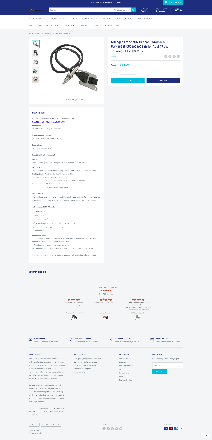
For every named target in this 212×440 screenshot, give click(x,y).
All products (39, 33)
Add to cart (127, 80)
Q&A (121, 369)
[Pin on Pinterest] (169, 56)
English (32, 425)
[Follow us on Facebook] (104, 428)
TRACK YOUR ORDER (113, 26)
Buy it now (163, 80)
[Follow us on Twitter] (108, 428)
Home (31, 33)
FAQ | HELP (85, 26)
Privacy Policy (124, 373)
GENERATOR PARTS (103, 19)
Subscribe (160, 372)
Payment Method (125, 380)
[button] (104, 323)
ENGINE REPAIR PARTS (57, 19)
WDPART (114, 56)
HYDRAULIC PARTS (124, 19)
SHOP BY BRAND (35, 19)
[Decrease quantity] (122, 72)
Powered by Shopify (35, 433)
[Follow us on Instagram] (112, 428)
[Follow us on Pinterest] (116, 428)
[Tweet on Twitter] (174, 56)
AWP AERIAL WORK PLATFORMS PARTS (44, 26)
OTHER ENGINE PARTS (80, 19)
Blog (121, 376)
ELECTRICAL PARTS (146, 19)
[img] (106, 290)
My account (160, 11)
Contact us (123, 358)
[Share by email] (178, 56)
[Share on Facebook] (165, 56)
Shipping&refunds (126, 366)
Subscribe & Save (175, 2)
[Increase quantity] (133, 72)
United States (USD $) (49, 425)
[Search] (133, 10)
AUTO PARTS (70, 26)
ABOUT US (97, 26)
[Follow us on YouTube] (120, 428)
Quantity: (114, 72)
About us (122, 362)
